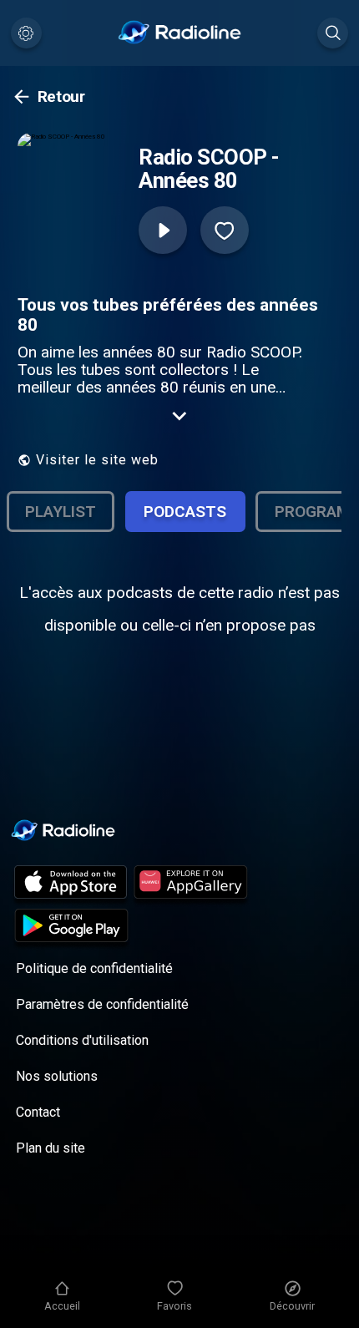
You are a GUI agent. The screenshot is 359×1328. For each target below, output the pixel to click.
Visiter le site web (97, 460)
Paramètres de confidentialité (102, 1004)
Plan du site (50, 1148)
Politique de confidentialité (94, 968)
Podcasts (185, 511)
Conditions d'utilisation (82, 1040)
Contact (38, 1112)
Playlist (60, 511)
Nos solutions (57, 1076)
